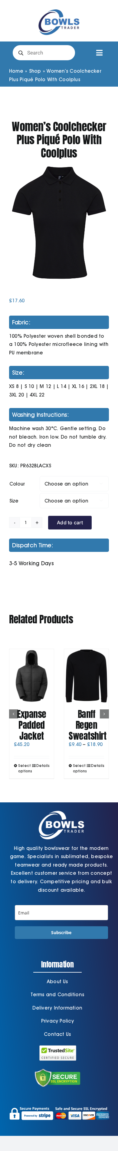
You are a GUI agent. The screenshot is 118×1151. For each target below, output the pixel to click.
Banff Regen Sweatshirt (88, 725)
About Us (57, 981)
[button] (13, 713)
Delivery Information (57, 1008)
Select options (24, 768)
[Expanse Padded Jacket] (31, 675)
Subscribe (61, 932)
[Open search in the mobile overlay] (44, 52)
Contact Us (57, 1034)
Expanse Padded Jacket (31, 725)
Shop (35, 71)
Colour (17, 484)
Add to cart (70, 522)
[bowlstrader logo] (59, 8)
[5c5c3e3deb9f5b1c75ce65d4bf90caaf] (59, 223)
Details (42, 765)
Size (13, 501)
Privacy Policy (57, 1021)
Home (16, 71)
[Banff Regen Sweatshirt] (86, 675)
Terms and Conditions (57, 994)
